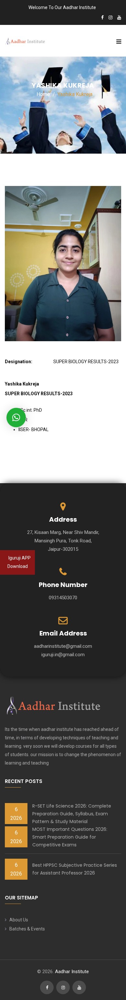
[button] (16, 417)
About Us (18, 919)
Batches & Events (27, 928)
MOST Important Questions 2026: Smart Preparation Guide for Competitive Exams (69, 837)
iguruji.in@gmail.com (63, 655)
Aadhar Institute (72, 971)
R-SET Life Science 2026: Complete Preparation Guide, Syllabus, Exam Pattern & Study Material (71, 814)
